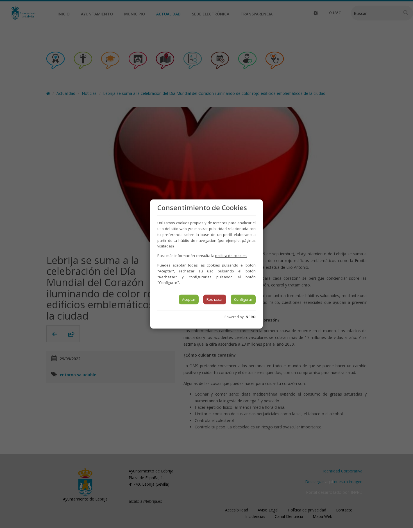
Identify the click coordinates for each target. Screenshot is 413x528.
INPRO (250, 316)
